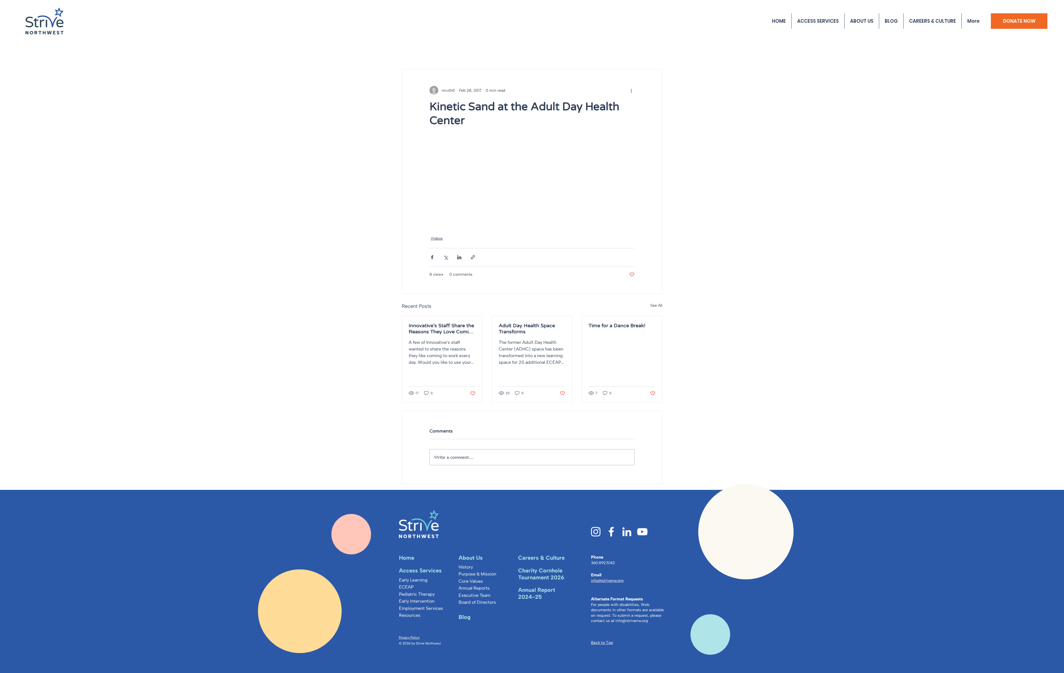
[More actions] (631, 90)
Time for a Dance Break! (617, 326)
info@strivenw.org (631, 620)
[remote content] (532, 184)
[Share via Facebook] (432, 257)
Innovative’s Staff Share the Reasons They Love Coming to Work (442, 329)
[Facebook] (611, 531)
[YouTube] (642, 531)
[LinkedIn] (626, 531)
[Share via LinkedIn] (459, 257)
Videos (437, 238)
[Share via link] (472, 257)
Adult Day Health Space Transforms (527, 329)
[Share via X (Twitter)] (445, 257)
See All (656, 305)
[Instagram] (595, 531)
